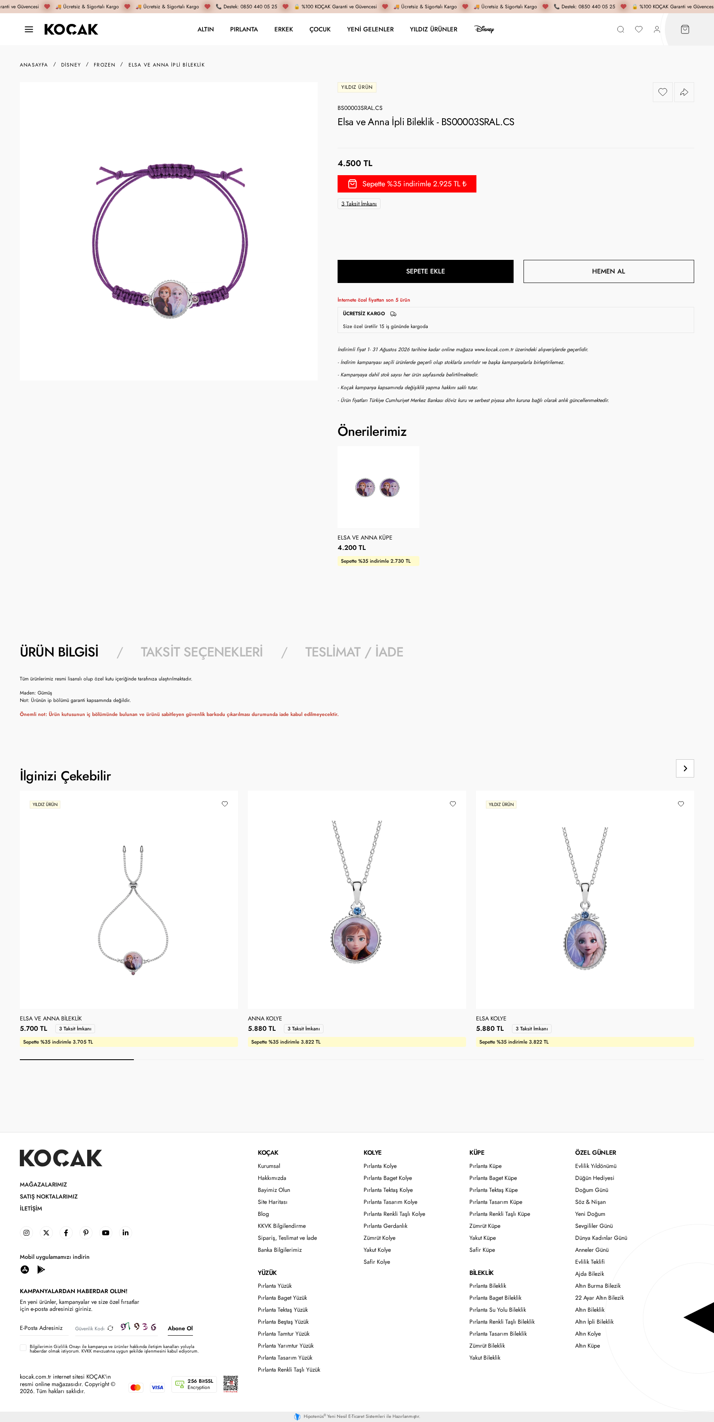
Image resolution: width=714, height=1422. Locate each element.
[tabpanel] (357, 700)
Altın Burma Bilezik (598, 1286)
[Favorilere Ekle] (663, 92)
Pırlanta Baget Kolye (388, 1178)
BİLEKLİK (481, 1273)
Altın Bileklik (590, 1310)
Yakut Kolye (377, 1250)
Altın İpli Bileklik (594, 1322)
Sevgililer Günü (594, 1226)
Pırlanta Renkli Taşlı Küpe (499, 1214)
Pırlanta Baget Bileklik (495, 1298)
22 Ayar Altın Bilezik (599, 1298)
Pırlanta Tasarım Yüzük (285, 1358)
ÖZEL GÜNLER (595, 1152)
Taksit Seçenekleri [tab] (202, 652)
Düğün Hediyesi (594, 1178)
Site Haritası (273, 1202)
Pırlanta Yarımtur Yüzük (286, 1346)
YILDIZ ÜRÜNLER (433, 29)
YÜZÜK (267, 1273)
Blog (263, 1214)
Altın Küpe (587, 1346)
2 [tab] (191, 1059)
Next (685, 768)
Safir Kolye (377, 1262)
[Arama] (621, 29)
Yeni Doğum (590, 1214)
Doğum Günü (591, 1190)
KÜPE (476, 1152)
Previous (654, 768)
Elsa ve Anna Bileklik (51, 1018)
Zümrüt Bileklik (487, 1346)
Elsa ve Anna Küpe (365, 538)
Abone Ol (180, 1328)
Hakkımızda (272, 1178)
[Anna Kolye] (357, 900)
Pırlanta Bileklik (487, 1286)
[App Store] (25, 1269)
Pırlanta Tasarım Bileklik (498, 1334)
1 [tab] (77, 1059)
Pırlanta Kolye (380, 1166)
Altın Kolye (588, 1334)
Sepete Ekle (425, 271)
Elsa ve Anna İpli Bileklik (167, 65)
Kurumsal (269, 1166)
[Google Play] (41, 1269)
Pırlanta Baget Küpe (493, 1178)
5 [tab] (533, 1059)
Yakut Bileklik (484, 1358)
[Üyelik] (657, 29)
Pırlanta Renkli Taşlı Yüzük (289, 1370)
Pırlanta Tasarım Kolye (390, 1202)
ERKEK (283, 29)
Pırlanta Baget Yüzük (282, 1298)
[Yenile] (110, 1328)
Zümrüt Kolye (379, 1238)
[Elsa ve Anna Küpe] (378, 487)
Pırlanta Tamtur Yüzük (283, 1334)
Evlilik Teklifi (590, 1262)
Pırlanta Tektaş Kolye (388, 1190)
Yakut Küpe (482, 1238)
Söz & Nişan (590, 1202)
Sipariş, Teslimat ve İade (287, 1238)
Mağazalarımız (43, 1185)
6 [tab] (647, 1059)
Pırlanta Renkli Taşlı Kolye (394, 1214)
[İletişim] (29, 29)
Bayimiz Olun (274, 1190)
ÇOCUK (320, 29)
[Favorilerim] (639, 29)
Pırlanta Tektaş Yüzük (283, 1310)
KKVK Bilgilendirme (282, 1226)
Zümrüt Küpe (484, 1226)
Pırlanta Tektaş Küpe (493, 1190)
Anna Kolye (265, 1018)
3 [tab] (305, 1059)
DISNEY (484, 29)
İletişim (31, 1209)
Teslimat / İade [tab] (354, 652)
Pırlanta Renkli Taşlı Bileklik (502, 1322)
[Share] (684, 92)
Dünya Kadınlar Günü (601, 1238)
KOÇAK (268, 1152)
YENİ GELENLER (370, 29)
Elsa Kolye (491, 1018)
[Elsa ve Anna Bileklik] (129, 900)
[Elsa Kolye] (585, 900)
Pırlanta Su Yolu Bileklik (497, 1310)
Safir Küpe (482, 1250)
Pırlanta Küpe (485, 1166)
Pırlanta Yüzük (275, 1286)
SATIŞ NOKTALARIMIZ (49, 1197)
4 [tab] (419, 1059)
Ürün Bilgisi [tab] (59, 652)
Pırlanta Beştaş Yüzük (283, 1322)
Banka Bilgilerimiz (280, 1250)
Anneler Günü (592, 1250)
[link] (26, 1232)
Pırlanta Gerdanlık (385, 1226)
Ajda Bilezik (589, 1274)
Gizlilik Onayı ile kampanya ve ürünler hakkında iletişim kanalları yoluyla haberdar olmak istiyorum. (112, 1348)
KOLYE (373, 1152)
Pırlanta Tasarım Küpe (495, 1202)
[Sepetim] (685, 29)
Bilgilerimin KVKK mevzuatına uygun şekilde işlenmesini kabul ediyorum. (114, 1348)
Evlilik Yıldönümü (595, 1166)
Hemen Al (608, 271)
